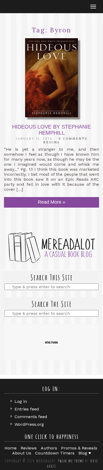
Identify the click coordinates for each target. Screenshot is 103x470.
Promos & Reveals (79, 448)
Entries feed (27, 409)
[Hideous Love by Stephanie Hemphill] (51, 77)
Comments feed (31, 416)
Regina (51, 142)
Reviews (29, 448)
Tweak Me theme (71, 460)
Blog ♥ (84, 453)
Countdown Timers (54, 453)
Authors (49, 448)
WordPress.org (29, 424)
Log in (21, 401)
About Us (21, 453)
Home (10, 448)
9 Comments (73, 138)
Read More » (51, 202)
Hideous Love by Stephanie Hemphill (51, 130)
